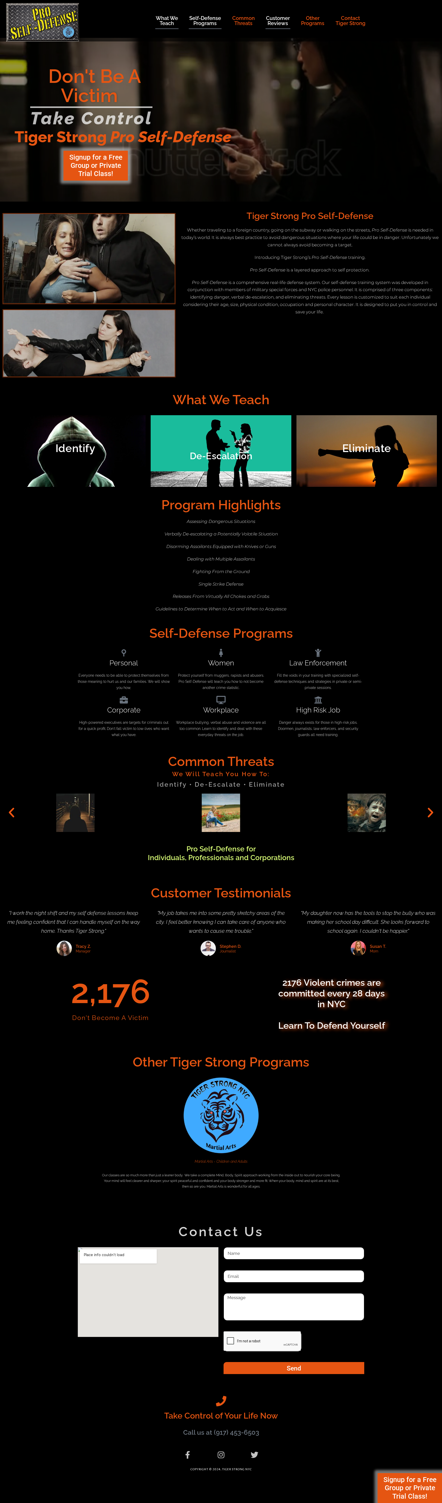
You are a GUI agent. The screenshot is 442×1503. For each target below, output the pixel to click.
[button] (11, 812)
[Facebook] (187, 1455)
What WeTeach (167, 20)
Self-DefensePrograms (205, 20)
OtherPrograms (312, 20)
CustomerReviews (278, 20)
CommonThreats (243, 20)
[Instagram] (221, 1455)
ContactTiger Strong (351, 20)
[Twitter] (254, 1455)
